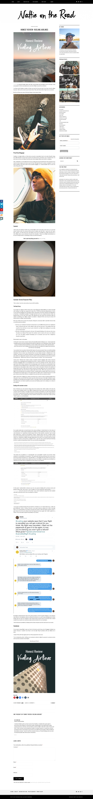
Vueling (15, 84)
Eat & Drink (61, 113)
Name (15, 762)
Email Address (64, 140)
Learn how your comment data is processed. (40, 782)
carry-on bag (42, 238)
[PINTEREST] (80, 2)
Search (52, 1)
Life (60, 120)
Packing (61, 123)
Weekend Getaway (63, 130)
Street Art (61, 126)
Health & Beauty (62, 116)
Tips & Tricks (61, 128)
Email (14, 767)
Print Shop (44, 1)
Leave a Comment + (30, 702)
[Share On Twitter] (1, 204)
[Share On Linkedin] (1, 206)
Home (13, 1)
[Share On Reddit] (1, 212)
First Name (63, 145)
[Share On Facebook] (1, 201)
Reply (15, 734)
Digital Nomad (62, 112)
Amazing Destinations (64, 110)
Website (15, 772)
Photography (35, 1)
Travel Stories (62, 129)
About (18, 1)
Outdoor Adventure (63, 122)
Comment (15, 747)
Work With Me (26, 1)
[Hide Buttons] (0, 220)
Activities (61, 109)
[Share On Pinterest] (1, 209)
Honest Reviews (34, 26)
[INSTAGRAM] (76, 2)
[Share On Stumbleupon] (1, 215)
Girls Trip (61, 115)
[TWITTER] (78, 2)
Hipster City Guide (63, 118)
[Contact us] (1, 218)
